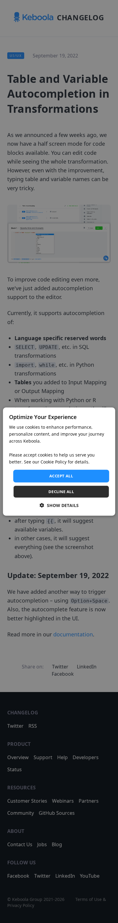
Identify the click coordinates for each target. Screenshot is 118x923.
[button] (59, 505)
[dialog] (59, 461)
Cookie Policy (54, 462)
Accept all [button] (61, 476)
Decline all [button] (61, 491)
